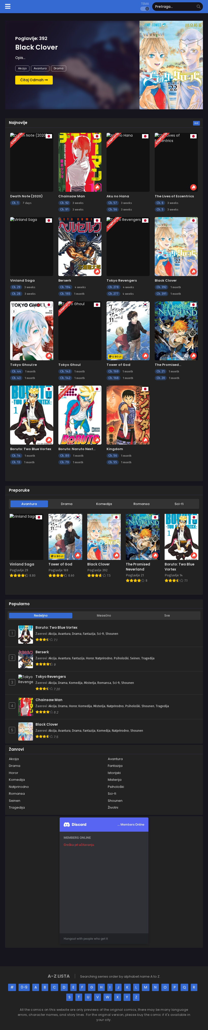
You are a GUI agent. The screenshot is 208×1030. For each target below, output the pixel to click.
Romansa (141, 503)
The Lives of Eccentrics (174, 196)
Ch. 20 (161, 378)
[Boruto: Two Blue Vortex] (31, 415)
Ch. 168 (113, 378)
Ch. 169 (113, 371)
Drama (58, 68)
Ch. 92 (64, 203)
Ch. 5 (160, 209)
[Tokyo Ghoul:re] (31, 330)
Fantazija (89, 634)
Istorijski (114, 772)
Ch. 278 (113, 287)
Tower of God (118, 364)
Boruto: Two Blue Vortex (30, 449)
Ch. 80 (64, 455)
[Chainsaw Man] (79, 162)
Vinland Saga (22, 280)
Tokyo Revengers (122, 280)
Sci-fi (179, 503)
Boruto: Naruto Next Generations (75, 451)
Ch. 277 (113, 294)
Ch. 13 (16, 462)
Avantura (40, 68)
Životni (113, 807)
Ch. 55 (112, 462)
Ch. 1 (15, 203)
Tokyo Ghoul (69, 364)
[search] (198, 6)
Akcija (22, 68)
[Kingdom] (128, 415)
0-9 (24, 987)
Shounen (112, 634)
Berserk (64, 280)
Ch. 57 (112, 203)
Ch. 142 (65, 378)
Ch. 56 (112, 209)
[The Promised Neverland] (176, 330)
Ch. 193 (65, 294)
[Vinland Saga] (31, 246)
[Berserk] (79, 246)
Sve (196, 123)
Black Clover (166, 280)
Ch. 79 (64, 462)
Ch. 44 (16, 371)
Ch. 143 (65, 371)
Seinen (135, 658)
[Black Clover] (176, 246)
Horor (90, 658)
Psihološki (121, 658)
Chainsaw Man (71, 196)
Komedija (104, 503)
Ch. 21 (161, 371)
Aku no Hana (118, 196)
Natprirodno (103, 658)
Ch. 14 (16, 455)
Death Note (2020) (26, 196)
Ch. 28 (16, 294)
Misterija (90, 683)
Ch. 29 (16, 287)
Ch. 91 (64, 209)
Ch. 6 (160, 203)
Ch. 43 (16, 378)
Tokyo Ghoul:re (23, 364)
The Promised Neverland (167, 367)
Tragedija (147, 658)
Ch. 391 (161, 294)
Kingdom (115, 449)
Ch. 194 (65, 287)
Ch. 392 (161, 287)
